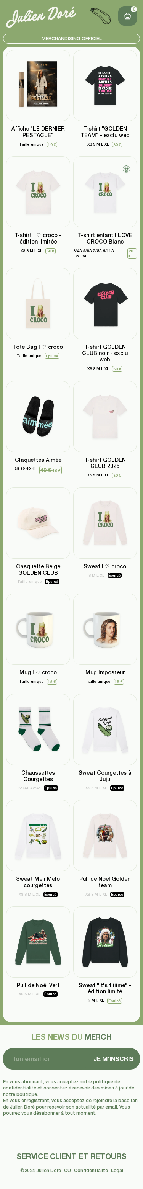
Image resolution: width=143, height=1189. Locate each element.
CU (67, 1170)
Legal (117, 1170)
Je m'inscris (113, 1058)
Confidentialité (91, 1170)
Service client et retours (71, 1156)
